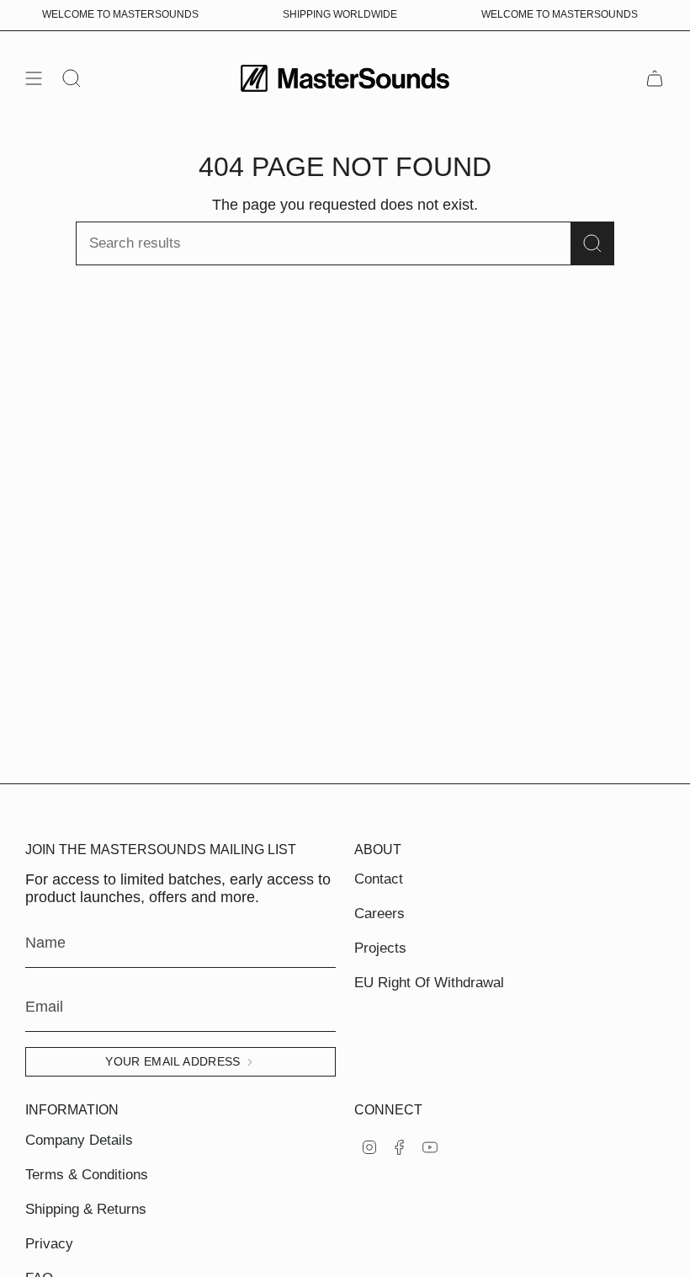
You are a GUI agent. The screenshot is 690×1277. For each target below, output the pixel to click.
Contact (378, 879)
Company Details (79, 1140)
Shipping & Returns (85, 1209)
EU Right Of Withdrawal (429, 983)
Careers (379, 914)
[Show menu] (33, 78)
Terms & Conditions (86, 1175)
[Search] (592, 243)
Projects (380, 948)
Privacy (49, 1244)
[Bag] (654, 78)
